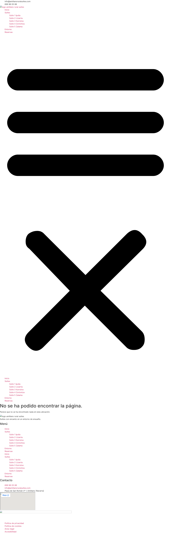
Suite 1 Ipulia (14, 15)
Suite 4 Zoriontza (17, 24)
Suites (7, 12)
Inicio (7, 10)
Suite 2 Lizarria (16, 18)
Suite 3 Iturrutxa (16, 21)
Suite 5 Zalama (15, 26)
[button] (85, 205)
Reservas (9, 32)
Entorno (8, 29)
